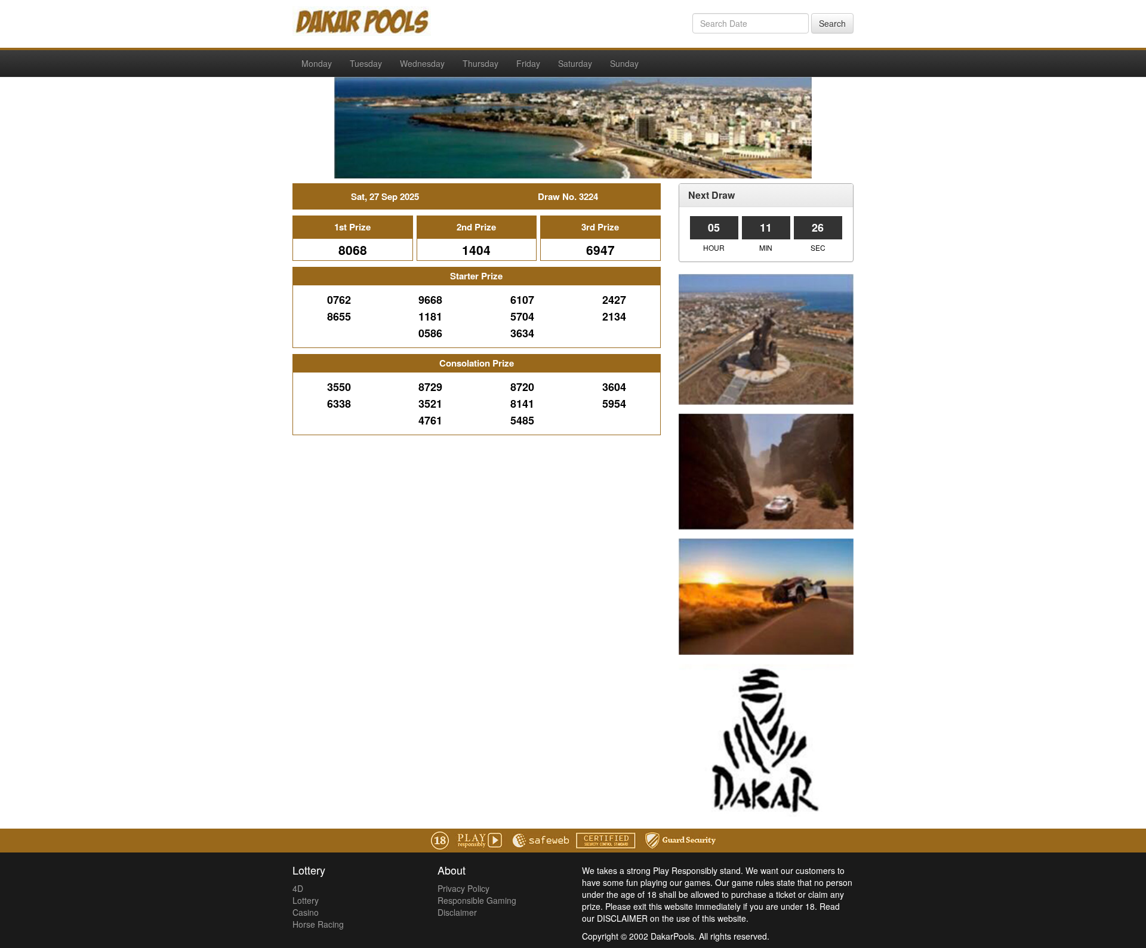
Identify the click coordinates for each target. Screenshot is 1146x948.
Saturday (575, 63)
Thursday (480, 63)
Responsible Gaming (477, 900)
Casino (305, 912)
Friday (528, 63)
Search (832, 23)
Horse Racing (318, 924)
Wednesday (422, 63)
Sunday (624, 63)
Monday (316, 63)
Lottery (305, 900)
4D (297, 888)
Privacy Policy (463, 888)
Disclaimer (457, 912)
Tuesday (366, 63)
